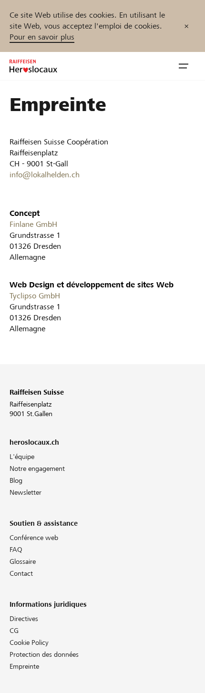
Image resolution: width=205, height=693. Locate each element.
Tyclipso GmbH (35, 295)
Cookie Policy (29, 642)
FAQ (16, 549)
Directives (24, 618)
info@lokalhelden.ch (45, 174)
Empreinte (24, 666)
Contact (21, 573)
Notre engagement (37, 468)
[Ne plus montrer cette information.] (186, 26)
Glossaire (23, 561)
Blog (16, 480)
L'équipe (22, 456)
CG (14, 630)
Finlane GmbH (33, 224)
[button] (183, 66)
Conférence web (34, 537)
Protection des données (44, 654)
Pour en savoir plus (42, 36)
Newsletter (25, 492)
